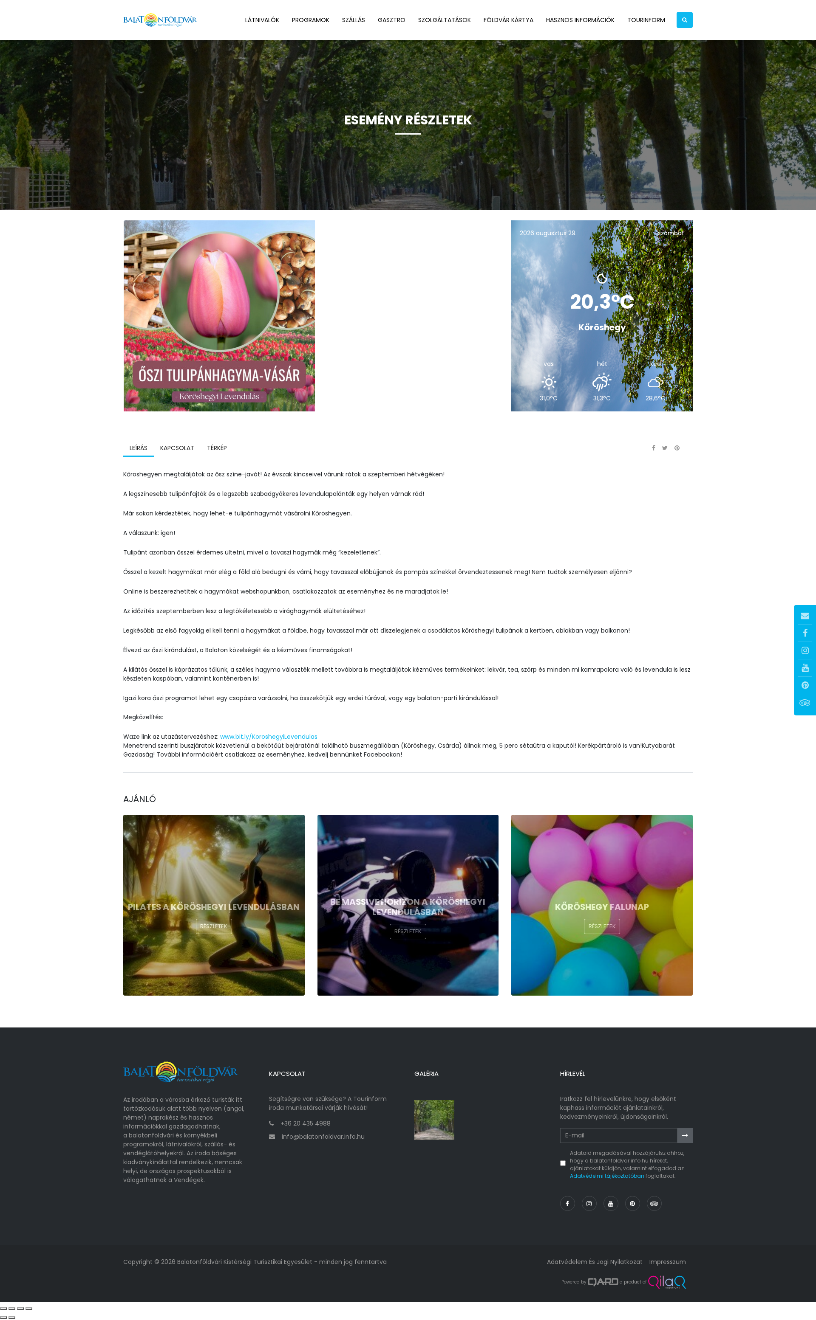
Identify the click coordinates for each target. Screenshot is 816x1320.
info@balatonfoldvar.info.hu (323, 1136)
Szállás (353, 20)
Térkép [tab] (217, 448)
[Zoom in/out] (29, 1308)
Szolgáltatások (444, 20)
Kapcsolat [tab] (177, 448)
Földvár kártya (508, 20)
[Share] (11, 1308)
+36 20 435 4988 (305, 1123)
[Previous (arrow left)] (3, 1317)
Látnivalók (262, 20)
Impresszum (667, 1262)
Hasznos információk (580, 20)
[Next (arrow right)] (11, 1317)
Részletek (213, 926)
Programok (310, 20)
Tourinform (646, 20)
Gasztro (391, 20)
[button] (685, 20)
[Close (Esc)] (3, 1308)
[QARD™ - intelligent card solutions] (603, 1282)
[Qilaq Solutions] (667, 1282)
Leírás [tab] (138, 448)
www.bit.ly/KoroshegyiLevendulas (268, 736)
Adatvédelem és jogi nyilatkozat (595, 1262)
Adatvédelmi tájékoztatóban (607, 1175)
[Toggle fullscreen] (20, 1308)
